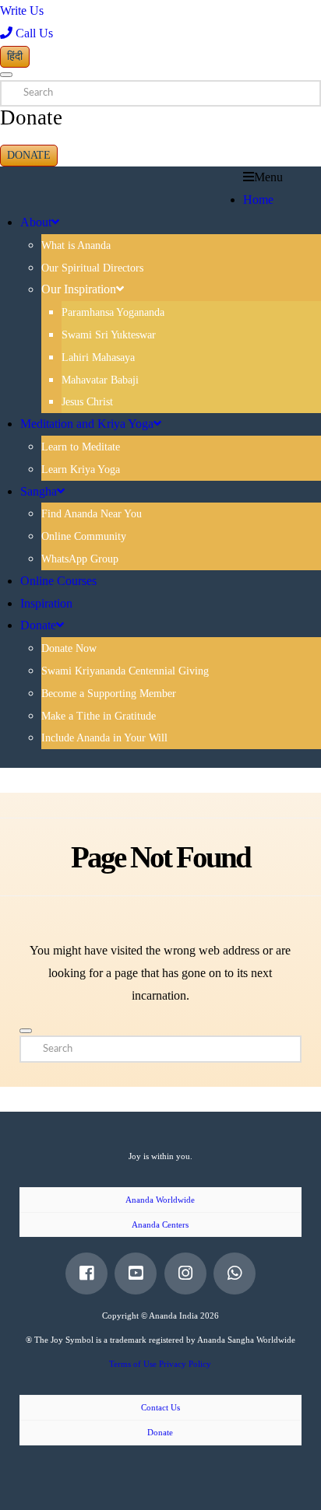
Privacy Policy (185, 1363)
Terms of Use (133, 1363)
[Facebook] (86, 1273)
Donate (29, 155)
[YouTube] (136, 1273)
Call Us (32, 33)
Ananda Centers (160, 1224)
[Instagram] (185, 1273)
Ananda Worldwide (160, 1199)
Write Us (22, 10)
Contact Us (160, 1407)
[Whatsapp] (234, 1273)
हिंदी (15, 56)
